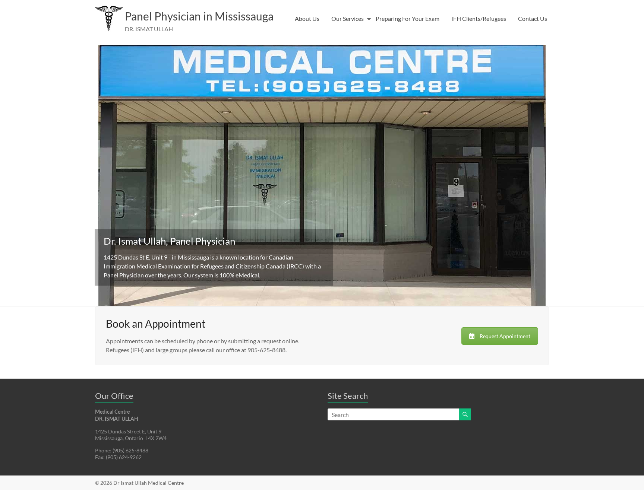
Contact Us (532, 18)
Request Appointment (505, 336)
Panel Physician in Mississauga (199, 16)
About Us (307, 18)
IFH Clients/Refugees (478, 18)
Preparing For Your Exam (407, 18)
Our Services (347, 18)
